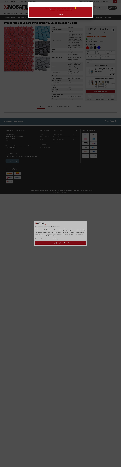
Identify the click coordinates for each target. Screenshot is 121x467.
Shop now (61, 14)
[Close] (91, 5)
